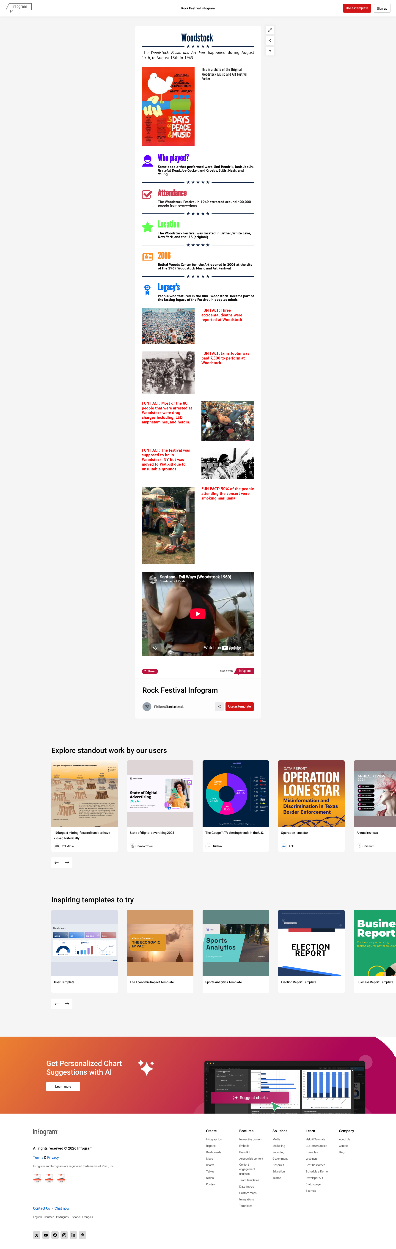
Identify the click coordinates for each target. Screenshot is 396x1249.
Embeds (244, 1145)
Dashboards (213, 1152)
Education (278, 1171)
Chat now (62, 1208)
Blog (341, 1152)
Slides (210, 1178)
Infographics (214, 1139)
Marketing (278, 1145)
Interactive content (250, 1139)
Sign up (382, 8)
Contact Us (41, 1208)
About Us (344, 1139)
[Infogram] (19, 8)
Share (151, 671)
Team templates (249, 1180)
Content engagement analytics (247, 1169)
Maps (209, 1158)
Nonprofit (278, 1165)
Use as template (357, 8)
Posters (211, 1184)
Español (75, 1217)
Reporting (278, 1152)
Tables (210, 1171)
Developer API (314, 1178)
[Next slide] (67, 862)
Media (276, 1139)
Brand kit (244, 1152)
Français (87, 1217)
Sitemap (311, 1190)
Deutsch (49, 1217)
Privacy (53, 1157)
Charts (210, 1165)
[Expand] (270, 30)
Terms (38, 1157)
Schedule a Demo (317, 1171)
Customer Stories (316, 1145)
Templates (245, 1206)
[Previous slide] (56, 862)
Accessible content (251, 1158)
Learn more (63, 1086)
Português (62, 1217)
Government (280, 1158)
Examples (312, 1152)
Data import (246, 1186)
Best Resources (315, 1165)
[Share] (270, 40)
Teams (276, 1178)
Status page (313, 1184)
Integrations (246, 1199)
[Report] (270, 51)
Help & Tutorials (315, 1139)
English (37, 1217)
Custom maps (248, 1193)
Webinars (312, 1158)
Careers (344, 1145)
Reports (211, 1145)
